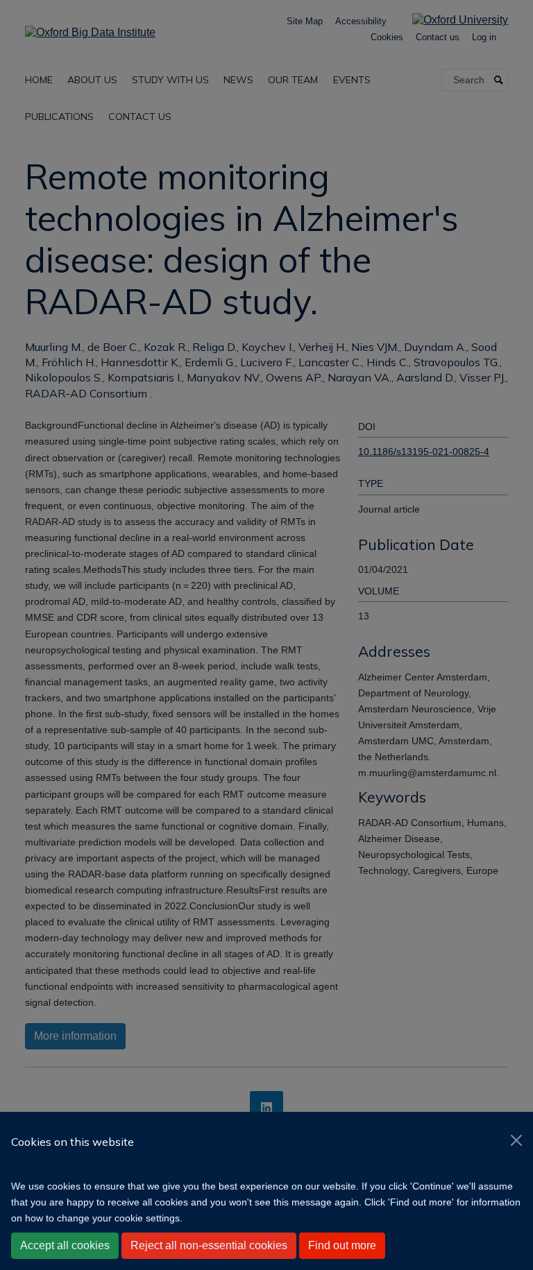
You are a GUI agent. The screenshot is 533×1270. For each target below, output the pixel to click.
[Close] (516, 1140)
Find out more (342, 1245)
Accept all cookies (65, 1245)
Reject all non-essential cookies (208, 1245)
